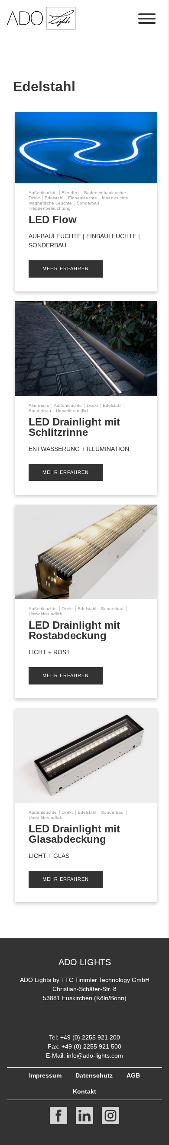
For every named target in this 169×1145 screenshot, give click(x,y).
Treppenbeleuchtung (50, 208)
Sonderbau (88, 203)
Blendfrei (70, 192)
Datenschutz (94, 1075)
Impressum (45, 1075)
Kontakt (84, 1091)
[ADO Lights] (41, 27)
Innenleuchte (115, 197)
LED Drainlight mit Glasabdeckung (74, 834)
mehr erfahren (65, 268)
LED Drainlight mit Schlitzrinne (74, 427)
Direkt (34, 197)
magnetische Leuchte (50, 203)
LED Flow (53, 219)
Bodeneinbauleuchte (105, 192)
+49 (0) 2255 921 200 (90, 1037)
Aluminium (39, 405)
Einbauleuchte (82, 197)
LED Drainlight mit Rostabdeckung (74, 630)
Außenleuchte (43, 192)
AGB (133, 1075)
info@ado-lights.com (95, 1055)
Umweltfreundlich (73, 410)
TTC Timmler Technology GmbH (105, 979)
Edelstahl (54, 197)
